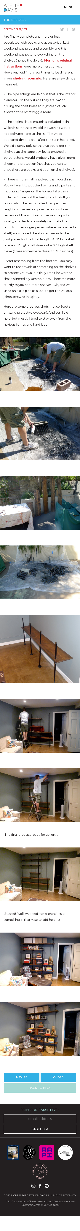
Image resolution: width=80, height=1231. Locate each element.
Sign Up (40, 1129)
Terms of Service (42, 1205)
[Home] (13, 8)
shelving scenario (27, 78)
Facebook (40, 1186)
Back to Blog (40, 1088)
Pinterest (47, 1186)
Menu (68, 7)
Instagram (33, 1186)
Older (58, 1077)
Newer (21, 1077)
